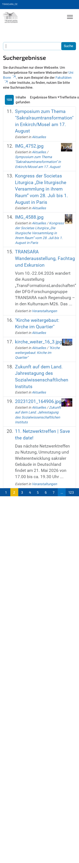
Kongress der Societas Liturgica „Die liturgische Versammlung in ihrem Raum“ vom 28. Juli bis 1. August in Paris (41, 189)
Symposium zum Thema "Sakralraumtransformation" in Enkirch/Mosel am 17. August (38, 162)
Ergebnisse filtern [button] (43, 97)
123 (71, 492)
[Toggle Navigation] (70, 17)
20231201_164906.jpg (38, 401)
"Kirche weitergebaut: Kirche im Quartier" (37, 353)
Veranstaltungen (44, 311)
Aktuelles (39, 137)
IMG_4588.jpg (29, 217)
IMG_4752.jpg (29, 146)
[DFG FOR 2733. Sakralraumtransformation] (10, 17)
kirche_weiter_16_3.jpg (38, 342)
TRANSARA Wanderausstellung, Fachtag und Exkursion (45, 258)
